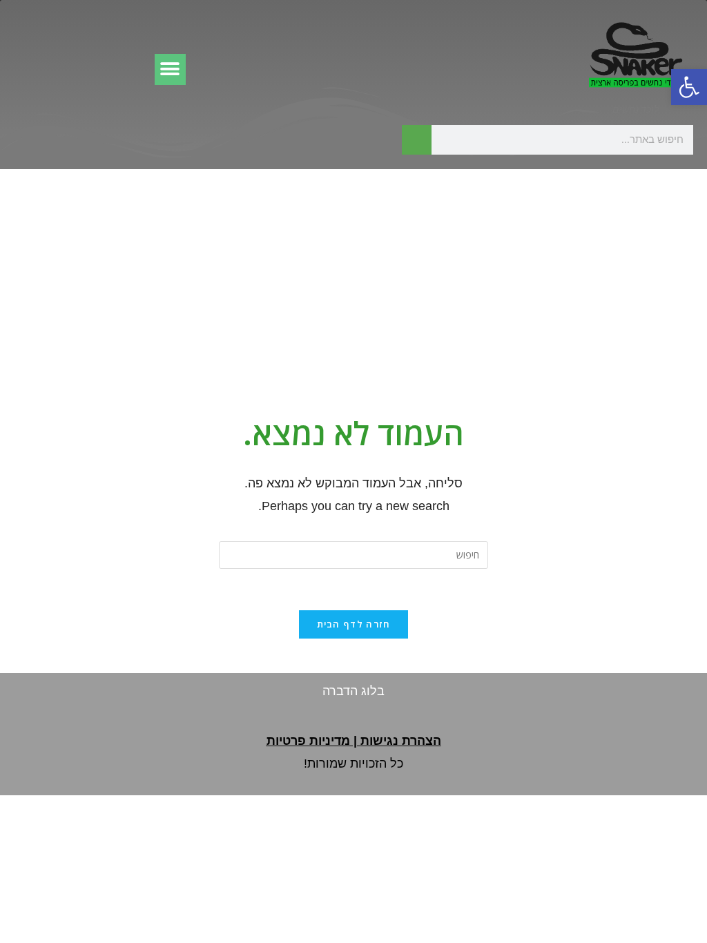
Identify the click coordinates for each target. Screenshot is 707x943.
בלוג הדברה (353, 691)
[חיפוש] (417, 140)
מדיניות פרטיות (308, 741)
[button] (689, 87)
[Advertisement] (353, 272)
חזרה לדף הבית (354, 624)
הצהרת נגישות (400, 741)
